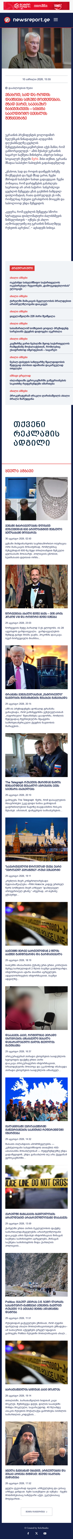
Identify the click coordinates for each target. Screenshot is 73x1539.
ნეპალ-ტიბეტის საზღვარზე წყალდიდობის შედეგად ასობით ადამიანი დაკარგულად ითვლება (37, 365)
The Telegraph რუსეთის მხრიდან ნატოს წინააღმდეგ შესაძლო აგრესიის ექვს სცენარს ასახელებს (33, 786)
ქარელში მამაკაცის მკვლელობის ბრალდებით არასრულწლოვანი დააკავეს (40, 302)
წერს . (36, 159)
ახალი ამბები (18, 277)
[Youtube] (45, 1533)
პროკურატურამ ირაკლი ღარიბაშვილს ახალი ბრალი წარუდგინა (40, 397)
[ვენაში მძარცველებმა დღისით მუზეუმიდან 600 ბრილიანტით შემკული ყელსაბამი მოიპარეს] (36, 498)
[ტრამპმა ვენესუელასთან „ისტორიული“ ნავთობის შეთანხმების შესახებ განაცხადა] (36, 667)
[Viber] (49, 250)
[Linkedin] (33, 250)
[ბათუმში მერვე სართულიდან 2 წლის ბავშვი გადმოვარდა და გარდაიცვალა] (36, 924)
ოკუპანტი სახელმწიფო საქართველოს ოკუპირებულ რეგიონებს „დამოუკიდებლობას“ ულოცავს (40, 286)
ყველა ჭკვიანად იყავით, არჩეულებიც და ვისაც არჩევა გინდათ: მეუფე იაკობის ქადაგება (35, 1474)
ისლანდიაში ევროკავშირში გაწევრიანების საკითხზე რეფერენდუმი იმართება (38, 382)
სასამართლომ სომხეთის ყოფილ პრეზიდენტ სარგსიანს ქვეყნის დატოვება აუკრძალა (39, 330)
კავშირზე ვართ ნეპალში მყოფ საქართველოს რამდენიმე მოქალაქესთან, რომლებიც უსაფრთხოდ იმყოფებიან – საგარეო (39, 347)
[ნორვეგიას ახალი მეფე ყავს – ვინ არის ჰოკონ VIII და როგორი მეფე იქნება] (36, 586)
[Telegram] (41, 250)
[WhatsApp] (25, 250)
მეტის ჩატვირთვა (35, 1511)
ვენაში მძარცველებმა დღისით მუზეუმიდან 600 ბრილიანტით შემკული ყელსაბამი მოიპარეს (33, 529)
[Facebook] (8, 250)
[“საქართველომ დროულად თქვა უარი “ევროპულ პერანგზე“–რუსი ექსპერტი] (36, 839)
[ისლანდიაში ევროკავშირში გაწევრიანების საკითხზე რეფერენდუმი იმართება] (36, 1099)
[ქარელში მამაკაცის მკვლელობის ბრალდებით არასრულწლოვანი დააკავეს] (36, 1187)
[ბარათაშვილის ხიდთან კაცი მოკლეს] (36, 1362)
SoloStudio (43, 1528)
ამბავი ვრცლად (20, 375)
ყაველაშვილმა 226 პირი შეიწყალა (32, 316)
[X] (17, 250)
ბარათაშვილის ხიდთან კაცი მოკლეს (32, 1389)
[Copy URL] (57, 250)
